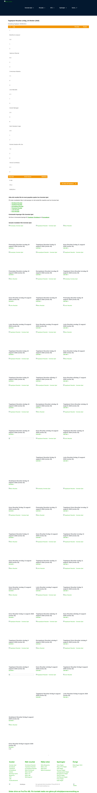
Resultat (41, 7)
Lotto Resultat (15, 209)
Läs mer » (11, 248)
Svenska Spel (28, 7)
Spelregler (62, 7)
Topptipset (30, 217)
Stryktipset (37, 217)
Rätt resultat (30, 762)
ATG (51, 7)
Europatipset (45, 217)
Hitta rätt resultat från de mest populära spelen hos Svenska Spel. (29, 197)
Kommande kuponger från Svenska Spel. (21, 214)
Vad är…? (74, 7)
